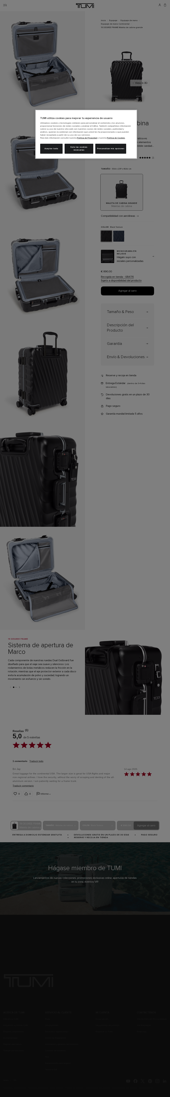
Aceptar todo (51, 149)
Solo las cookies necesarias (78, 148)
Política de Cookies (116, 138)
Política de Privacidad (87, 138)
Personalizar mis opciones (110, 149)
